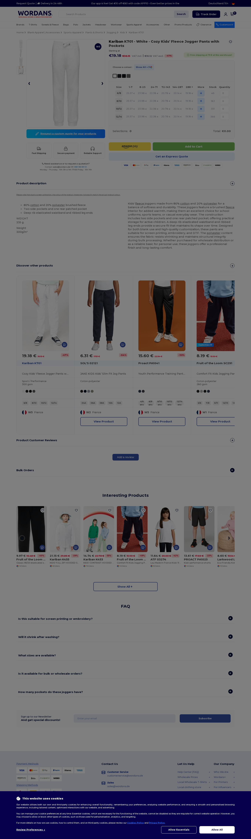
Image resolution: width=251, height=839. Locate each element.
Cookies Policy (135, 823)
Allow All (217, 829)
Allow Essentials (178, 829)
